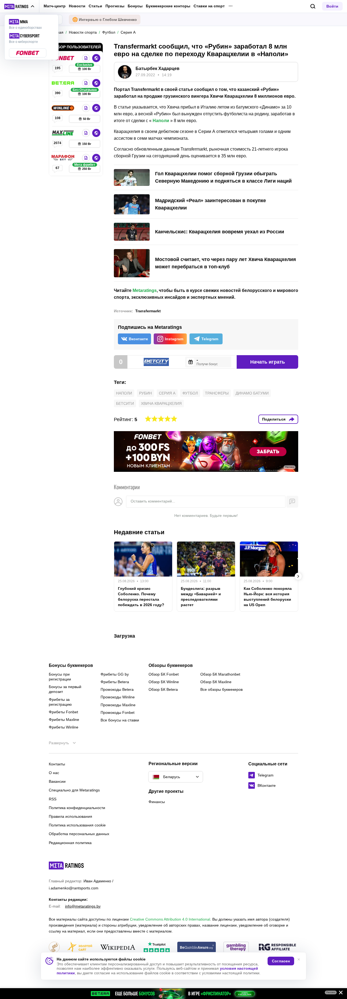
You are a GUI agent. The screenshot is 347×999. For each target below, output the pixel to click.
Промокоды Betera (117, 689)
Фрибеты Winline (63, 727)
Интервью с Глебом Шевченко (108, 19)
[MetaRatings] (66, 865)
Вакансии (57, 781)
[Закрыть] (338, 993)
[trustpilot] (157, 947)
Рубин (145, 393)
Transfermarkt (148, 311)
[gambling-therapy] (236, 947)
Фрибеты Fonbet (63, 712)
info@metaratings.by (83, 906)
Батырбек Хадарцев (157, 68)
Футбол (190, 393)
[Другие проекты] (19, 6)
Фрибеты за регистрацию (60, 702)
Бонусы (135, 6)
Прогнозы (114, 6)
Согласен (281, 961)
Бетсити (125, 403)
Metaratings (145, 290)
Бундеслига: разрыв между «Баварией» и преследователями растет (201, 596)
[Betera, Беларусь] (63, 83)
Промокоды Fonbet (117, 712)
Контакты (57, 764)
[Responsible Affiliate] (277, 947)
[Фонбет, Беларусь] (63, 58)
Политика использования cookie (77, 825)
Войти (332, 6)
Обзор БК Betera (163, 689)
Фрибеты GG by (115, 674)
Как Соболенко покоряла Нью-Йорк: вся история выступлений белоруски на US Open (268, 596)
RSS (52, 799)
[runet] (54, 947)
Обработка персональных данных (79, 834)
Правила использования (70, 816)
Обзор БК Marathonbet (220, 674)
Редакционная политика (70, 843)
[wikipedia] (117, 947)
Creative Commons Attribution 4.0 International (170, 919)
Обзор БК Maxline (216, 682)
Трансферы (217, 393)
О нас (54, 773)
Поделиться (273, 419)
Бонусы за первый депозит (65, 689)
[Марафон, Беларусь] (63, 158)
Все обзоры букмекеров (221, 689)
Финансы (157, 802)
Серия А (167, 393)
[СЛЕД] (298, 576)
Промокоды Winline (118, 697)
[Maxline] (63, 133)
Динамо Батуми (252, 393)
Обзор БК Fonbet (164, 674)
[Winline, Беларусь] (63, 108)
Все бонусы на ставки (120, 720)
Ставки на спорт (209, 6)
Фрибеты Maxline (64, 719)
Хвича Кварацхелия (161, 403)
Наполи (161, 120)
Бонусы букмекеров (71, 665)
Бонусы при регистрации (60, 676)
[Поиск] (313, 6)
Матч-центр (55, 6)
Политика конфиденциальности (77, 808)
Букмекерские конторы (168, 6)
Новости (77, 6)
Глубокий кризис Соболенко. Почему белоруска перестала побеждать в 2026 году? (141, 596)
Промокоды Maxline (118, 705)
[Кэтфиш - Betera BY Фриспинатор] (173, 993)
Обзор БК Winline (164, 682)
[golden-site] (79, 947)
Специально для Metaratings (74, 790)
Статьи (95, 6)
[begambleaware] (196, 947)
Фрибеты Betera (115, 682)
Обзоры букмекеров (171, 665)
